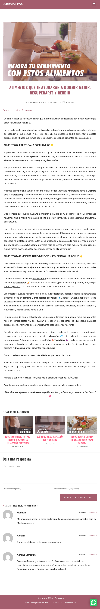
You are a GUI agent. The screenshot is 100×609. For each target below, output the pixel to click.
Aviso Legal (29, 603)
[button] (94, 4)
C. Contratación (68, 603)
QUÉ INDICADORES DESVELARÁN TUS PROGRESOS (50, 438)
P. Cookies (55, 603)
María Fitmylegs (37, 102)
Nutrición (70, 102)
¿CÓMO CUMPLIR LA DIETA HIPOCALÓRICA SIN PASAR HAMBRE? (82, 439)
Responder (93, 512)
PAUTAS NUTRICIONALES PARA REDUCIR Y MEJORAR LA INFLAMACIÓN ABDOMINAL (17, 439)
